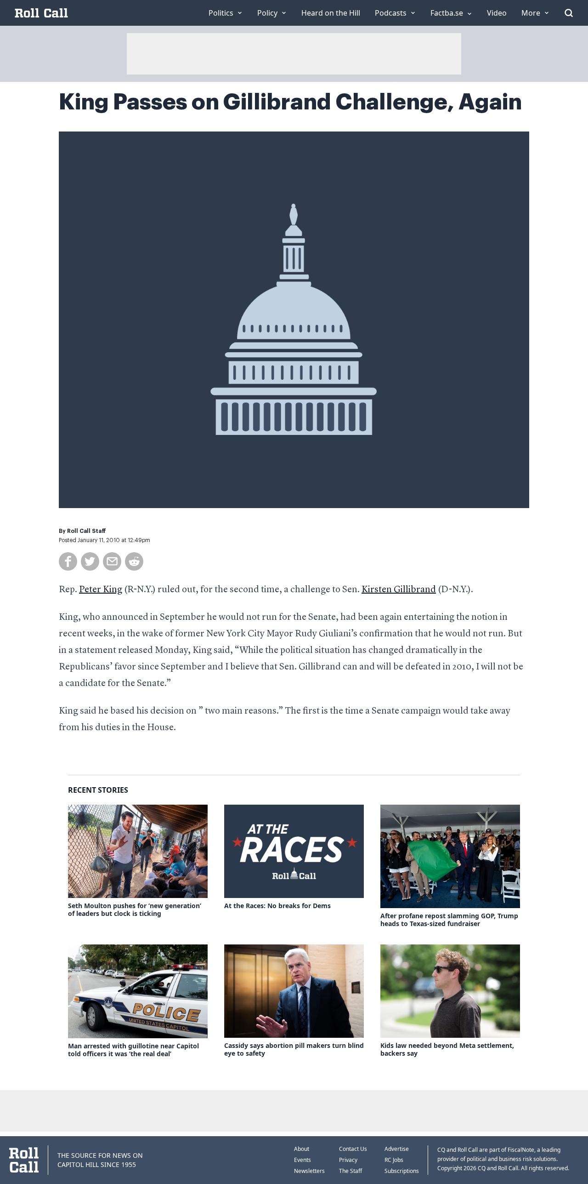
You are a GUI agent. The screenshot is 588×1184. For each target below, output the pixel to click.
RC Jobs (393, 1160)
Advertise (396, 1149)
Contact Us (353, 1149)
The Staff (350, 1171)
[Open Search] (568, 12)
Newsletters (309, 1171)
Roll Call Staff (86, 531)
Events (302, 1160)
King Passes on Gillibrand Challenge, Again (290, 102)
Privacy (348, 1160)
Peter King (100, 590)
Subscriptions (401, 1171)
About (301, 1149)
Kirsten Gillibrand (399, 590)
